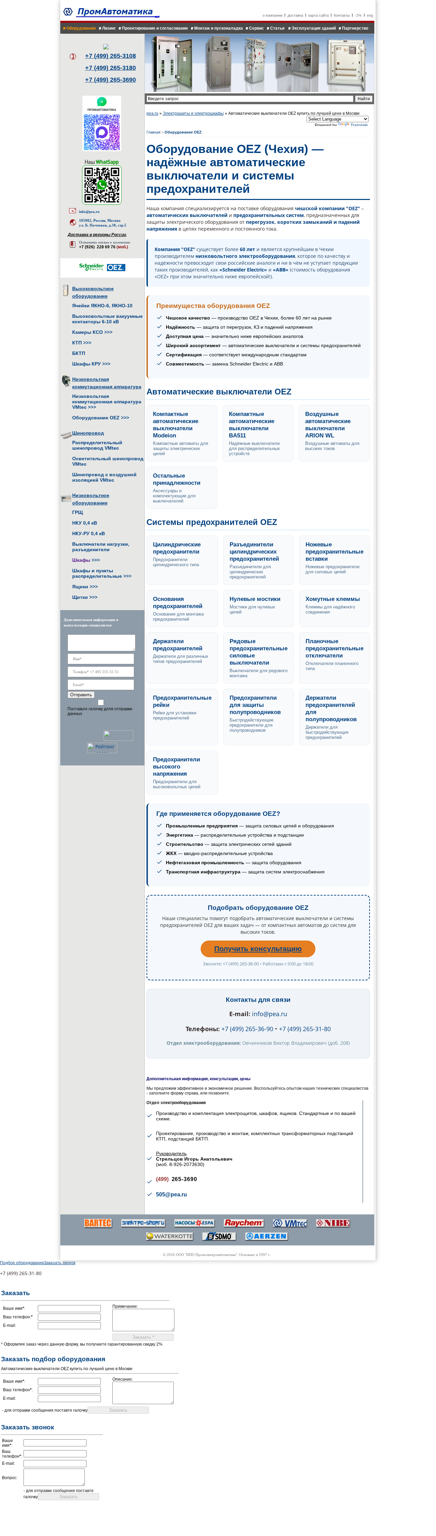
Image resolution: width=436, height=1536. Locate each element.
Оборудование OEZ (96, 417)
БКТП (78, 353)
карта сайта (318, 15)
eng (370, 15)
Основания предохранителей (177, 602)
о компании (272, 15)
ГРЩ (77, 512)
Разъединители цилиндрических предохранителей (254, 551)
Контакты (342, 15)
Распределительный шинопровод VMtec (97, 445)
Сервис (256, 28)
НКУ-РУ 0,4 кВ (88, 533)
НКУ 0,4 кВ (84, 523)
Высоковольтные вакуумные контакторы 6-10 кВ (107, 318)
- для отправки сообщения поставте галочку (45, 1410)
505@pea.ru (171, 1194)
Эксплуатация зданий (314, 28)
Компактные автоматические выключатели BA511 (251, 424)
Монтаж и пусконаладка (218, 28)
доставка (295, 15)
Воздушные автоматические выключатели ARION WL (328, 424)
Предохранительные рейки (182, 701)
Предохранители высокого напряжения (176, 766)
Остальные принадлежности (176, 479)
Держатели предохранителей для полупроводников (331, 708)
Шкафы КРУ (86, 364)
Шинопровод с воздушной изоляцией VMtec (104, 477)
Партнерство (355, 28)
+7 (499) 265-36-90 (247, 1029)
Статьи (277, 28)
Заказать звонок (59, 1262)
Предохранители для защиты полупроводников (255, 704)
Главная (153, 132)
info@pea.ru (89, 212)
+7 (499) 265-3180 (110, 67)
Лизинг (109, 28)
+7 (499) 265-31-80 (305, 1029)
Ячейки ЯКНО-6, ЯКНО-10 (102, 305)
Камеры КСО (87, 332)
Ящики (80, 586)
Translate (359, 125)
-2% (358, 15)
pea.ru (152, 113)
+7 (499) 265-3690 (110, 79)
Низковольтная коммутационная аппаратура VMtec (106, 401)
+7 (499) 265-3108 (110, 55)
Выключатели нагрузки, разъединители (100, 546)
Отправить (81, 694)
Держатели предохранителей (177, 645)
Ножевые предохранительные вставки (334, 551)
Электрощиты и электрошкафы (193, 113)
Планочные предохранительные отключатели (334, 648)
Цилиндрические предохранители (177, 548)
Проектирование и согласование (155, 28)
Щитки (80, 597)
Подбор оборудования (22, 1262)
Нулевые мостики (255, 598)
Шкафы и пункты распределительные (97, 573)
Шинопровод (88, 433)
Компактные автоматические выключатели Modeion (175, 424)
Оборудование (81, 28)
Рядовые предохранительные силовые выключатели (258, 652)
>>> (108, 332)
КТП (77, 342)
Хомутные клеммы (333, 598)
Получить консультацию (258, 949)
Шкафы (81, 560)
